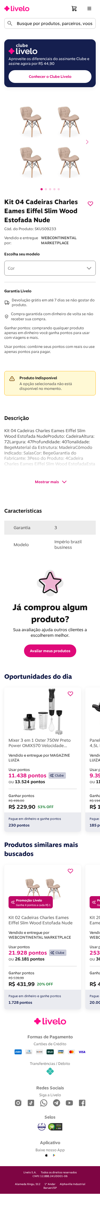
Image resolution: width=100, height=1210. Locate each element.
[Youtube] (69, 1103)
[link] (16, 8)
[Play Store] (53, 1155)
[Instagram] (18, 1103)
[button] (74, 8)
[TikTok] (31, 1103)
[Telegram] (56, 1103)
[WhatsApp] (43, 1103)
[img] (55, 1127)
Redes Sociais (50, 1087)
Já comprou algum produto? (51, 613)
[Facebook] (82, 1103)
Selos (50, 1117)
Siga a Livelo (50, 1095)
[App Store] (46, 1155)
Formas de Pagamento (50, 1036)
